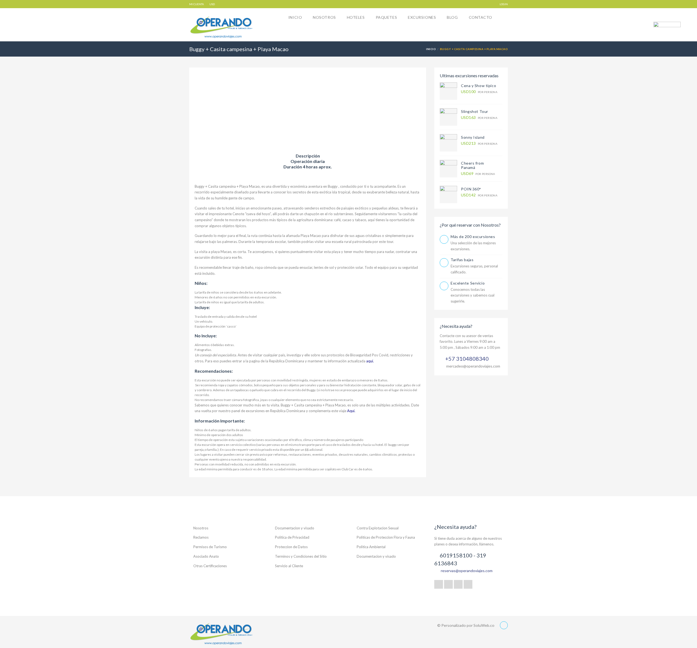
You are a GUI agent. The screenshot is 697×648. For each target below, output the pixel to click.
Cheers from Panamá (472, 165)
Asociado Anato (206, 556)
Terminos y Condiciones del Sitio (301, 556)
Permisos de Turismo (210, 547)
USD (212, 4)
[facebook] (448, 584)
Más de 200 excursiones (473, 236)
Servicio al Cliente (289, 566)
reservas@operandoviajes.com (467, 570)
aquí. (370, 361)
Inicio (295, 17)
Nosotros (324, 17)
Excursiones (422, 17)
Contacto (480, 17)
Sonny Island (473, 137)
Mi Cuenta (196, 4)
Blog (452, 17)
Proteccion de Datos (291, 547)
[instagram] (468, 584)
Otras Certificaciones (210, 566)
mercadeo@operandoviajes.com (473, 366)
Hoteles (356, 17)
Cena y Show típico (478, 85)
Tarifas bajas (462, 259)
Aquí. (351, 411)
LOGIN (504, 4)
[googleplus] (438, 584)
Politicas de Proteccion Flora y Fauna (386, 537)
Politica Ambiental (371, 547)
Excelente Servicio (468, 283)
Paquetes (386, 17)
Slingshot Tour (474, 111)
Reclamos (201, 537)
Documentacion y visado (294, 528)
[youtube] (458, 584)
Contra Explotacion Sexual (378, 528)
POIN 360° (471, 189)
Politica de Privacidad (292, 537)
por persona (479, 92)
